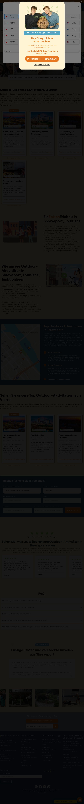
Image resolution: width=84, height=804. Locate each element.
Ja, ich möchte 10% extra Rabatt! (42, 59)
